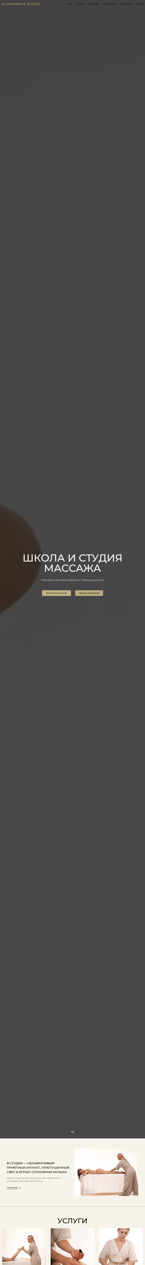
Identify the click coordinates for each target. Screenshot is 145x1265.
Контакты (126, 4)
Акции (139, 4)
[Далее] (72, 1132)
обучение (93, 4)
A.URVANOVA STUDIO (21, 4)
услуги (80, 4)
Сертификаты (110, 4)
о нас (69, 4)
